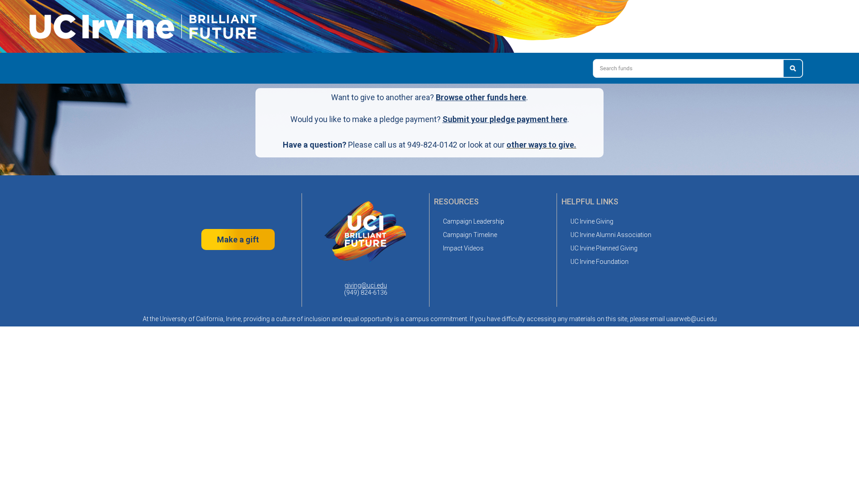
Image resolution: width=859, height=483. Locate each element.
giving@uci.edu (365, 285)
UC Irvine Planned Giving (604, 248)
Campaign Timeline (470, 234)
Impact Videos (463, 248)
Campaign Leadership (473, 221)
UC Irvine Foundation (599, 261)
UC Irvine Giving (591, 221)
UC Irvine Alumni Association (610, 234)
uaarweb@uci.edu (691, 318)
